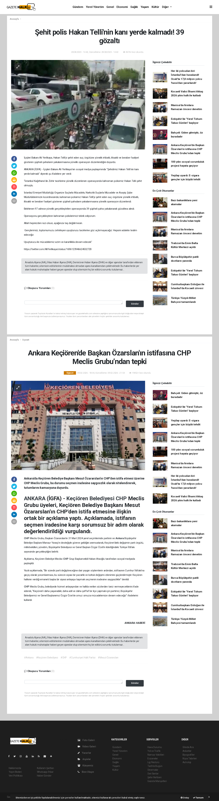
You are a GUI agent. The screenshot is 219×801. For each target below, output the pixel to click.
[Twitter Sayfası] (16, 756)
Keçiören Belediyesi (91, 498)
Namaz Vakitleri (155, 754)
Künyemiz (87, 765)
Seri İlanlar (153, 773)
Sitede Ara (188, 747)
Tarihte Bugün (154, 766)
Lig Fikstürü (153, 762)
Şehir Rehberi (154, 777)
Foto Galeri (88, 740)
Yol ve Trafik (153, 751)
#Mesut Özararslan (108, 657)
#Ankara (29, 657)
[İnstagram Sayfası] (22, 756)
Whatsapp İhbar (45, 771)
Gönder (135, 303)
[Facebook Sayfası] (10, 756)
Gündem (78, 7)
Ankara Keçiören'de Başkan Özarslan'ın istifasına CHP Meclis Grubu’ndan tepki (187, 149)
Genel (110, 7)
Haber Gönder (44, 775)
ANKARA (35, 498)
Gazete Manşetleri (157, 781)
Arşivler (86, 759)
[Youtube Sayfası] (28, 756)
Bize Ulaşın (87, 771)
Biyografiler (189, 754)
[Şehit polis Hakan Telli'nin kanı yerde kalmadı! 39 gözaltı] (78, 104)
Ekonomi (122, 7)
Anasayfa (14, 19)
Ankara (120, 538)
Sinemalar (152, 769)
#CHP (64, 657)
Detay (186, 797)
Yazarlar (86, 752)
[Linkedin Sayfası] (34, 756)
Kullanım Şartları (45, 768)
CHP (122, 498)
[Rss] (40, 756)
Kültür (155, 7)
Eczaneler (152, 758)
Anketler (187, 751)
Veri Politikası (16, 775)
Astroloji (187, 762)
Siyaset (25, 339)
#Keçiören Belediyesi (47, 657)
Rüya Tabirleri (190, 758)
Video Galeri (89, 746)
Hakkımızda (15, 768)
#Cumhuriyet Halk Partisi (82, 657)
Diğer (166, 7)
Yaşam (145, 7)
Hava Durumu (154, 747)
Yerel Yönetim (95, 7)
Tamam (199, 797)
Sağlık (134, 7)
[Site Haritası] (46, 756)
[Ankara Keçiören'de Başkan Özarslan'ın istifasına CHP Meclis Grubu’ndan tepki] (78, 425)
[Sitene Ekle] (52, 756)
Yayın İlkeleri (15, 771)
